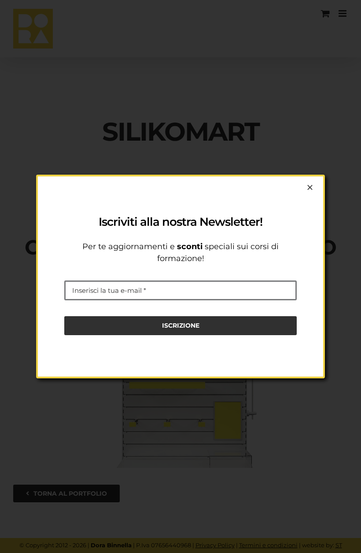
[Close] (310, 187)
